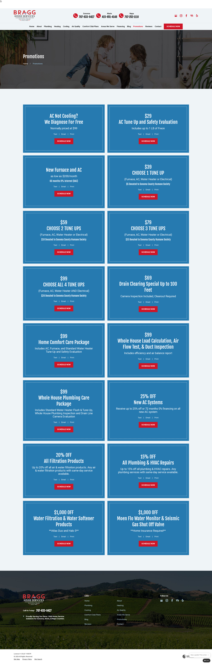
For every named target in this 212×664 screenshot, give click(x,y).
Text (55, 134)
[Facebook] (186, 15)
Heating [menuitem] (57, 26)
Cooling (87, 610)
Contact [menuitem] (158, 26)
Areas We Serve (123, 615)
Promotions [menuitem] (138, 26)
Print (72, 134)
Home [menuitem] (31, 26)
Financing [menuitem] (121, 26)
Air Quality (121, 610)
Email (63, 134)
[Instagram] (181, 15)
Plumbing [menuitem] (48, 26)
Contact (120, 624)
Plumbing (88, 605)
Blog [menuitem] (129, 26)
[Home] (25, 15)
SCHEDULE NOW (173, 26)
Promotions (122, 619)
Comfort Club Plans (92, 615)
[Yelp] (197, 15)
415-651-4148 (109, 17)
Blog (86, 619)
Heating (120, 605)
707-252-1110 (132, 17)
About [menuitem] (39, 26)
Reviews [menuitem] (148, 26)
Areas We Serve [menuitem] (107, 26)
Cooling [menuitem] (66, 26)
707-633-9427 (86, 17)
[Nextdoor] (191, 15)
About (119, 601)
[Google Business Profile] (176, 15)
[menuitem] (17, 659)
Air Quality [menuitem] (76, 26)
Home (86, 601)
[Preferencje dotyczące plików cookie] (1, 1)
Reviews (87, 624)
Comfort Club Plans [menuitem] (90, 26)
